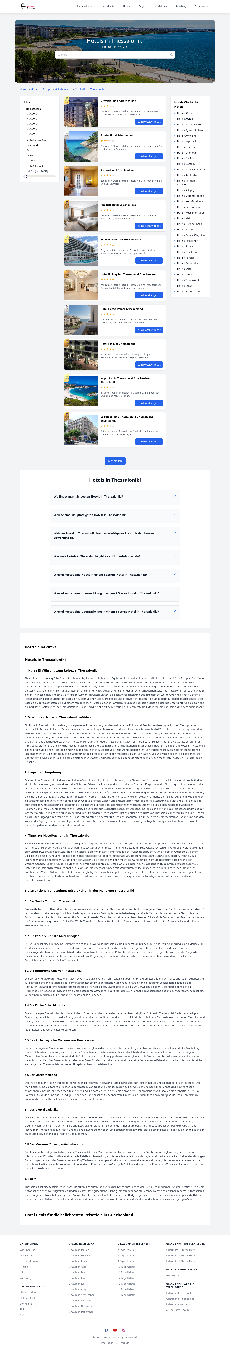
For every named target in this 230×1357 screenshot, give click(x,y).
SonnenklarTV (28, 1303)
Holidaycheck (28, 1298)
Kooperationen (29, 1261)
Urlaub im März (78, 1261)
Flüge (141, 6)
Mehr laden (115, 461)
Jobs (22, 1272)
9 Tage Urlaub (126, 1261)
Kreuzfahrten (160, 6)
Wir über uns (27, 1250)
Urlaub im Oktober (80, 1300)
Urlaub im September (81, 1295)
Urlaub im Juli (76, 1283)
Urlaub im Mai (77, 1272)
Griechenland (63, 89)
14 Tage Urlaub (126, 1289)
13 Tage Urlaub (126, 1283)
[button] (115, 497)
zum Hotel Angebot (149, 121)
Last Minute (108, 6)
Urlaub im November (81, 1306)
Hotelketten (173, 1275)
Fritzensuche (201, 6)
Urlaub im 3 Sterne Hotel (181, 1250)
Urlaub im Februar (79, 1255)
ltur (22, 1315)
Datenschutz (122, 1342)
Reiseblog (181, 6)
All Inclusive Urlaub (177, 1310)
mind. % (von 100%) (36, 171)
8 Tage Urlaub (126, 1255)
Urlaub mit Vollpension (180, 1304)
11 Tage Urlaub (126, 1272)
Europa (47, 89)
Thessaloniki (97, 89)
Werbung (25, 1278)
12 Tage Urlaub (126, 1278)
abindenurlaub (28, 1292)
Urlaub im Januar (79, 1250)
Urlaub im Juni (77, 1278)
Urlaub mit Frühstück (179, 1293)
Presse (24, 1267)
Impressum (107, 1342)
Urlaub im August (79, 1289)
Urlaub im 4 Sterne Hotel (181, 1255)
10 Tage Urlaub (126, 1267)
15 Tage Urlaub (126, 1295)
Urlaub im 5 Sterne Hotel (181, 1261)
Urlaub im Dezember (81, 1312)
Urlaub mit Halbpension (180, 1298)
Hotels (126, 6)
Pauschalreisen (85, 6)
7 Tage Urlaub (126, 1250)
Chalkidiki (80, 89)
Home (23, 89)
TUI (22, 1309)
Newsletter (26, 1255)
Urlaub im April (78, 1267)
